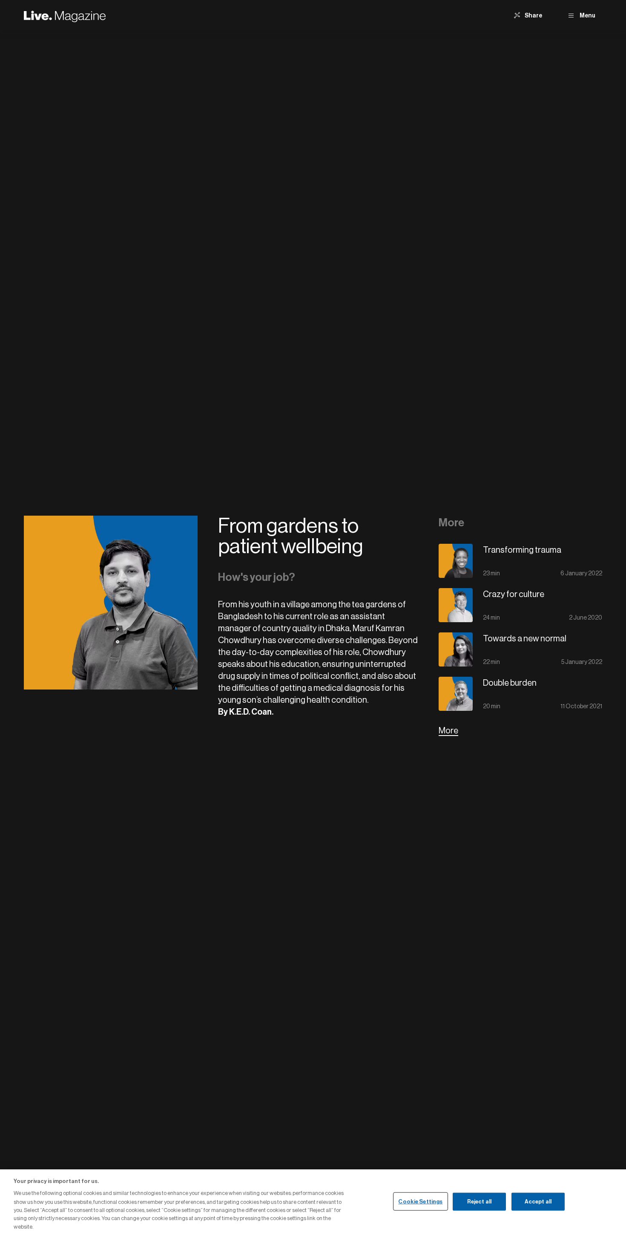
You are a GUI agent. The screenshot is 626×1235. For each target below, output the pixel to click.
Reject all (479, 1201)
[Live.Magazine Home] (65, 15)
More (448, 730)
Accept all (538, 1201)
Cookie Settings (420, 1201)
